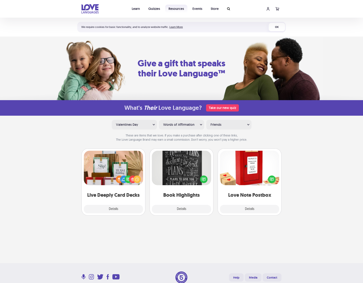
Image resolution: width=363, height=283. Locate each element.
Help (236, 277)
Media (253, 277)
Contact (272, 277)
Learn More (176, 27)
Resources (176, 9)
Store (215, 9)
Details (113, 209)
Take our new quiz (222, 108)
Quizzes (154, 9)
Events (197, 9)
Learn (136, 9)
